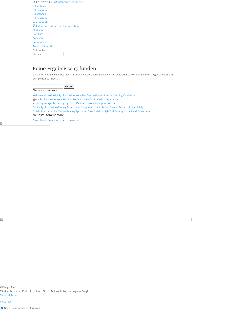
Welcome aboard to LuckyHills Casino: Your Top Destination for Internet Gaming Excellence (84, 95)
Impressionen (40, 42)
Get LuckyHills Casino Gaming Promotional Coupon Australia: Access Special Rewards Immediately (88, 107)
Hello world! (72, 120)
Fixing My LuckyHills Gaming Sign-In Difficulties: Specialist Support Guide (74, 103)
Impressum (6, 311)
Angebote (38, 38)
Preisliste (38, 34)
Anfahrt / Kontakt (42, 46)
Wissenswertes (41, 22)
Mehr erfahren (8, 295)
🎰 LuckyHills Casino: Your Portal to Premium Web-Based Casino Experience (75, 99)
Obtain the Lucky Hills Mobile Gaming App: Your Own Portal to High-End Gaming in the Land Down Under (92, 111)
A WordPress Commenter (47, 120)
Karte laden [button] (6, 301)
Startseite (38, 30)
